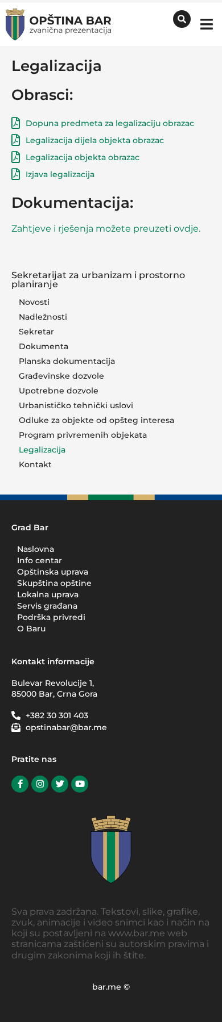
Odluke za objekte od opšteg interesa (96, 420)
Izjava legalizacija (60, 174)
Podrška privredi (51, 617)
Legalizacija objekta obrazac (82, 157)
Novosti (34, 302)
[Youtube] (79, 784)
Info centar (39, 560)
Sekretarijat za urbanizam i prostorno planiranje (98, 280)
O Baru (31, 628)
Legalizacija (42, 450)
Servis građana (47, 606)
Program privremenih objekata (83, 435)
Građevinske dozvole (61, 376)
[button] (206, 24)
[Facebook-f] (19, 784)
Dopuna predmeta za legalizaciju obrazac (110, 123)
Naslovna (35, 549)
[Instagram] (39, 784)
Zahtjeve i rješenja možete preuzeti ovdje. (105, 228)
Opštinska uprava (52, 572)
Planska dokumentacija (67, 361)
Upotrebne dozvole (58, 391)
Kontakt (35, 464)
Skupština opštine (54, 583)
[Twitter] (59, 784)
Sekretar (36, 331)
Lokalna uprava (48, 594)
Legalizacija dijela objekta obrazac (95, 140)
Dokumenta (43, 346)
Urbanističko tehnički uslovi (76, 405)
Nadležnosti (43, 317)
